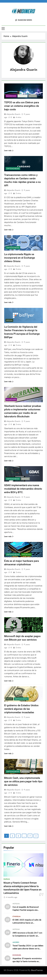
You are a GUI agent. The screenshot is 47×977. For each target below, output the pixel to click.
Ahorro (16, 942)
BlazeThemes (37, 970)
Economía (17, 955)
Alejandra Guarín (13, 114)
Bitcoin (9, 320)
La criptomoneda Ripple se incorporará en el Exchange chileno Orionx (19, 258)
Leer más (7, 150)
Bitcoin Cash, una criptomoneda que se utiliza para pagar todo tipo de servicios (23, 781)
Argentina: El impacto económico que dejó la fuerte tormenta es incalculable (27, 961)
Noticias (32, 96)
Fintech (7, 879)
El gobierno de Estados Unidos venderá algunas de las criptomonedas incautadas (21, 709)
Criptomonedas (12, 168)
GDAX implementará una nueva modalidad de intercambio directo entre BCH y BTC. (23, 489)
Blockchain (11, 96)
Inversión (22, 96)
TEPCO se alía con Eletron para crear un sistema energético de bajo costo (21, 106)
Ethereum (16, 916)
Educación (26, 554)
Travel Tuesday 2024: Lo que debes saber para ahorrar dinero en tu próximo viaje (28, 948)
